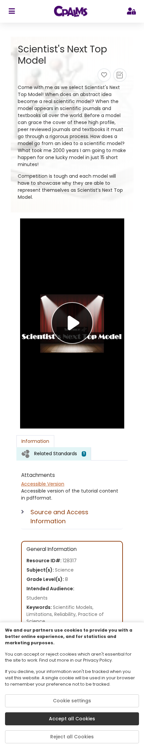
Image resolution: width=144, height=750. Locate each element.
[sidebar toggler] (11, 11)
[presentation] (53, 453)
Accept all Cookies (72, 718)
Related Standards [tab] (59, 453)
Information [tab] (35, 441)
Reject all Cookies (72, 736)
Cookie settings (72, 700)
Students (37, 598)
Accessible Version (42, 484)
